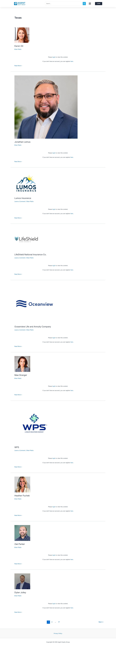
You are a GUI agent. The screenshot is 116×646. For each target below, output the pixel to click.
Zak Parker (19, 544)
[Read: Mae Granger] (22, 364)
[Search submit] (84, 3)
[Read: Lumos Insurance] (26, 183)
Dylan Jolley (20, 592)
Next (101, 622)
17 (59, 622)
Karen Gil (18, 46)
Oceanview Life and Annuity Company (32, 326)
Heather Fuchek (22, 495)
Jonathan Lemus (22, 142)
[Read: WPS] (34, 424)
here (71, 61)
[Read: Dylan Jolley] (22, 581)
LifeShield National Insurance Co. (30, 254)
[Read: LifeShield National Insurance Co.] (26, 239)
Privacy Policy (58, 633)
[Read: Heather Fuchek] (22, 484)
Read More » (18, 65)
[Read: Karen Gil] (21, 35)
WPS (16, 447)
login (53, 57)
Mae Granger (20, 375)
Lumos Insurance (22, 198)
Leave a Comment (19, 201)
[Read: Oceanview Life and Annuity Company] (34, 303)
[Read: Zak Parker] (22, 533)
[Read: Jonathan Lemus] (46, 107)
